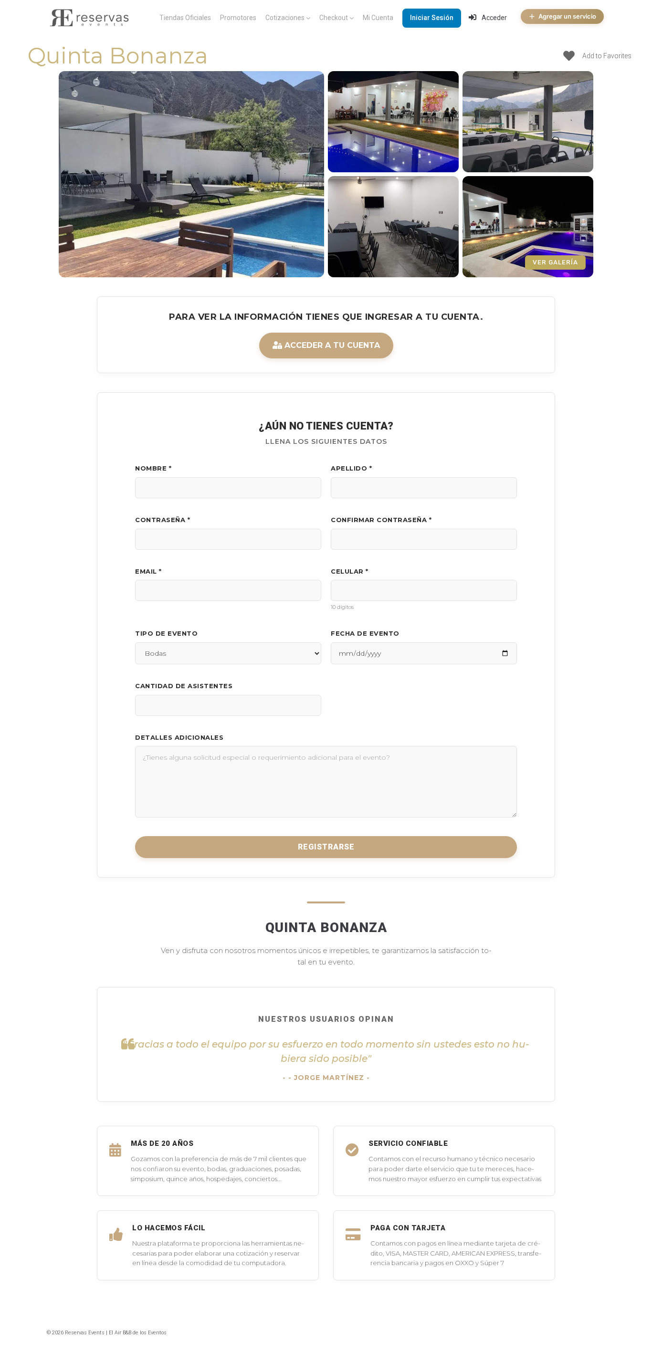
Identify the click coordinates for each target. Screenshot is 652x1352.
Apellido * (351, 468)
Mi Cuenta (378, 17)
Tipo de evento (166, 633)
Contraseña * (162, 520)
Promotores (238, 17)
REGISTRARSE (326, 846)
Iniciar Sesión (431, 17)
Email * (148, 571)
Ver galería (555, 262)
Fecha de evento (365, 633)
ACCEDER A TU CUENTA (331, 345)
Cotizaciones (285, 17)
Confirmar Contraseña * (381, 520)
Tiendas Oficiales (185, 17)
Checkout (333, 17)
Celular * (349, 571)
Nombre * (153, 468)
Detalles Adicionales (179, 737)
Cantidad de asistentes (183, 686)
